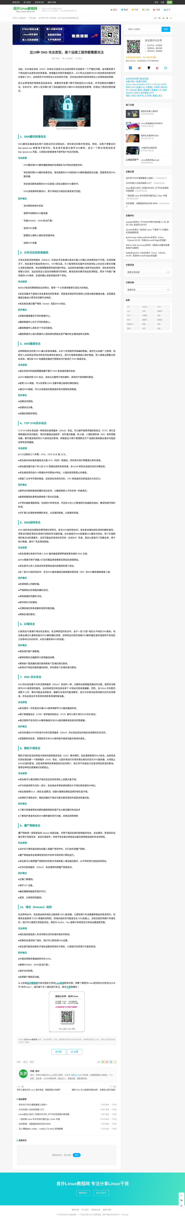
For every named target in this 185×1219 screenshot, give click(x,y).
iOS (133, 87)
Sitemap (125, 1215)
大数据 (149, 87)
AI (143, 87)
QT (127, 90)
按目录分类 (39, 2)
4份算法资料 (141, 81)
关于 (168, 10)
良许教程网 (32, 983)
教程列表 (16, 2)
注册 (162, 2)
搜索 (166, 29)
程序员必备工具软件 (149, 111)
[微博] (139, 69)
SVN (159, 307)
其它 (160, 96)
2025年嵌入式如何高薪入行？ (32, 1109)
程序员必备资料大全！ (150, 135)
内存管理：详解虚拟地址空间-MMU (35, 1124)
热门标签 (27, 2)
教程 (126, 10)
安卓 (128, 87)
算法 (140, 90)
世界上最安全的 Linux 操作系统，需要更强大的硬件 (38, 1090)
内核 (143, 311)
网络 (128, 328)
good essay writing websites (138, 237)
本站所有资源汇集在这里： (138, 78)
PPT (152, 93)
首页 (115, 10)
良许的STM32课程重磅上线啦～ (33, 1104)
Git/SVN (129, 93)
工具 (147, 10)
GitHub (144, 307)
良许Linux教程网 (19, 18)
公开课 (148, 96)
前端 (139, 87)
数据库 (147, 90)
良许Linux (76, 1075)
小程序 (156, 87)
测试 (165, 90)
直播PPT (130, 324)
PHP (164, 84)
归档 (158, 315)
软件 (137, 93)
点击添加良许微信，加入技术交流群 (141, 57)
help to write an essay (135, 245)
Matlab (133, 90)
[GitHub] (148, 69)
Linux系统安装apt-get (150, 160)
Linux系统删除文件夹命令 (152, 123)
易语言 (154, 90)
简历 (128, 96)
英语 (155, 96)
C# (155, 84)
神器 (143, 324)
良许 (58, 58)
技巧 (32, 1062)
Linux (128, 84)
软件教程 (144, 93)
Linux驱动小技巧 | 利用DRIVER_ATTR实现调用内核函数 (44, 1114)
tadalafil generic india (135, 253)
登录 (156, 2)
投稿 (169, 2)
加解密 (159, 311)
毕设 (134, 96)
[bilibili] (165, 69)
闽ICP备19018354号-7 (111, 1215)
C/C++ (149, 84)
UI (160, 90)
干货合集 (32, 18)
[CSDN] (157, 69)
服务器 (159, 320)
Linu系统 (59, 983)
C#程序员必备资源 (149, 148)
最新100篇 (52, 2)
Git (128, 307)
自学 (143, 328)
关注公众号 (101, 1193)
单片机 (164, 87)
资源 (158, 10)
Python (141, 84)
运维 (158, 328)
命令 (25, 1062)
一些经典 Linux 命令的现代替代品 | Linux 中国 (39, 1119)
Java (134, 84)
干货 (136, 10)
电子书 (140, 96)
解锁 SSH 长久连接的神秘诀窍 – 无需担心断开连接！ (94, 1090)
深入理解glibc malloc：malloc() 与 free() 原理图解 (41, 1129)
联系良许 (83, 1193)
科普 (158, 324)
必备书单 (130, 81)
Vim (128, 311)
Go (159, 84)
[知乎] (130, 69)
